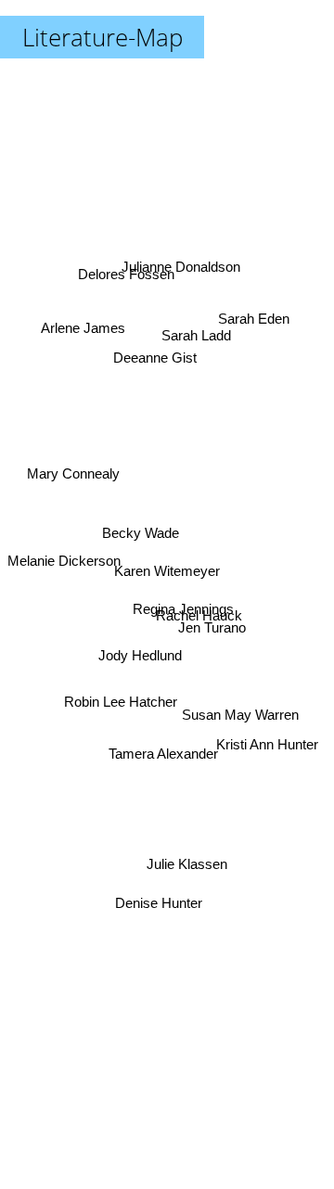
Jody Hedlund (124, 637)
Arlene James (84, 326)
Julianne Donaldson (185, 268)
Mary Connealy (74, 468)
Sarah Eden (251, 306)
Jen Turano (212, 629)
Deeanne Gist (156, 354)
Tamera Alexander (167, 753)
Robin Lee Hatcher (120, 708)
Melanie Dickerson (64, 560)
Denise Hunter (160, 906)
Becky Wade (139, 539)
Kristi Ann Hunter (268, 728)
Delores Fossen (124, 285)
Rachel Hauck (200, 611)
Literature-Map (102, 37)
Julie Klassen (188, 859)
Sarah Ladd (200, 339)
